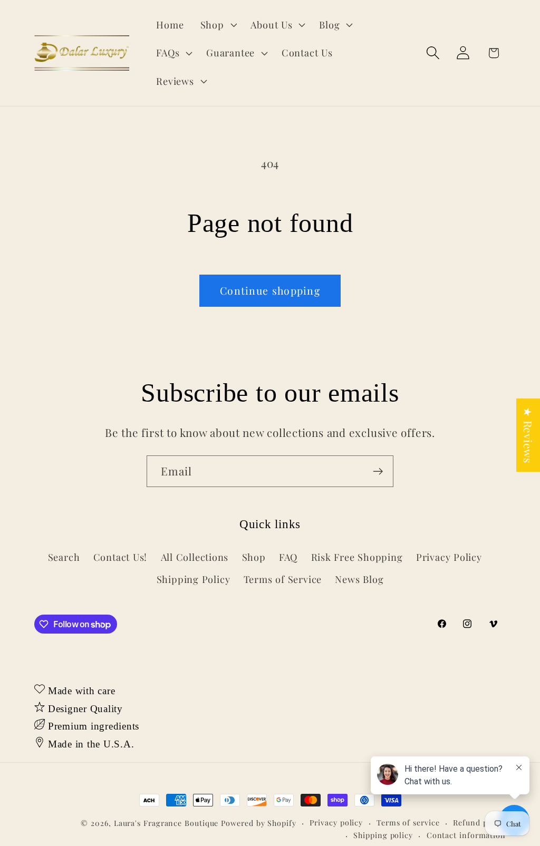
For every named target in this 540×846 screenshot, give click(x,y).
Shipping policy (383, 835)
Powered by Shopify (258, 823)
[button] (217, 25)
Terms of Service (283, 579)
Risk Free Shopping (357, 556)
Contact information (466, 835)
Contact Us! (120, 556)
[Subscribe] (378, 471)
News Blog (359, 579)
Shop (254, 556)
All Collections (195, 556)
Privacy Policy (449, 556)
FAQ (288, 556)
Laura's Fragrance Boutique (166, 823)
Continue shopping (270, 290)
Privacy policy (336, 823)
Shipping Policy (193, 579)
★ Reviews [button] (528, 435)
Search (64, 556)
